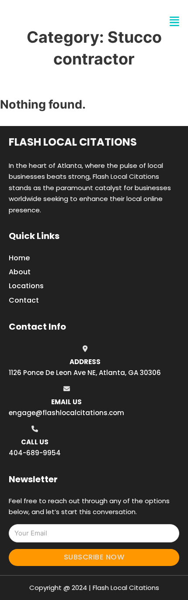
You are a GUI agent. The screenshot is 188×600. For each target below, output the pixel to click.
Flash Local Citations (73, 142)
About (20, 272)
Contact (24, 300)
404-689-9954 (35, 452)
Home (19, 258)
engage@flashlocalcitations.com (66, 412)
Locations (26, 286)
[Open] (174, 21)
